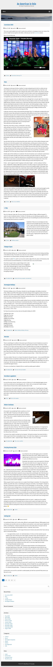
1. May (6, 208)
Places (6, 641)
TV (21, 75)
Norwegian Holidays (9, 285)
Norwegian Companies (10, 639)
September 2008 (9, 626)
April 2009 (7, 617)
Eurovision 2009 (8, 25)
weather (21, 441)
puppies (23, 278)
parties (15, 509)
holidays (13, 240)
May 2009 (7, 616)
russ (15, 201)
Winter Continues (9, 405)
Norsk (7, 398)
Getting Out (7, 516)
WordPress (26, 663)
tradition (18, 201)
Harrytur (6, 337)
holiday (19, 330)
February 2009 (8, 620)
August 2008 (8, 628)
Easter (15, 330)
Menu (4, 11)
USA (6, 646)
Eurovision (36, 32)
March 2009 (8, 619)
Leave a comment (22, 28)
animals (16, 278)
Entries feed (7, 655)
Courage (32, 663)
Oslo (13, 201)
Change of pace (8, 247)
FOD (14, 258)
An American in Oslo (26, 4)
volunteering (28, 278)
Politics (6, 642)
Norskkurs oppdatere (10, 376)
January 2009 (8, 622)
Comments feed (8, 657)
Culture (7, 75)
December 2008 (8, 623)
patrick (14, 28)
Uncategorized (9, 278)
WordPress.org (8, 658)
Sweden (24, 369)
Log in (6, 654)
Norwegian (16, 398)
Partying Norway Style (10, 447)
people (17, 240)
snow (18, 441)
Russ (5, 82)
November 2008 (8, 625)
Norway (18, 75)
